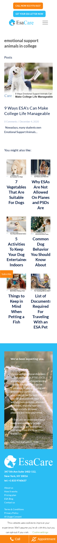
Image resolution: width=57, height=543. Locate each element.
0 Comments (10, 121)
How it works (10, 491)
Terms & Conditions (14, 509)
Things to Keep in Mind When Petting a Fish (16, 308)
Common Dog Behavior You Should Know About (40, 251)
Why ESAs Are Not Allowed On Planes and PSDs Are (41, 194)
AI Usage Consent (13, 516)
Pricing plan (10, 495)
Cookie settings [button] (40, 532)
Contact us (16, 426)
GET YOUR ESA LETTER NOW (29, 14)
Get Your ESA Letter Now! (25, 441)
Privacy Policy (11, 513)
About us (8, 487)
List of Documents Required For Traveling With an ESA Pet (40, 311)
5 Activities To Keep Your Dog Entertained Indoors (16, 251)
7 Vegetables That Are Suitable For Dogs (16, 192)
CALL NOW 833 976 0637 (28, 5)
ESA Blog (8, 498)
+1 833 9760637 (17, 480)
